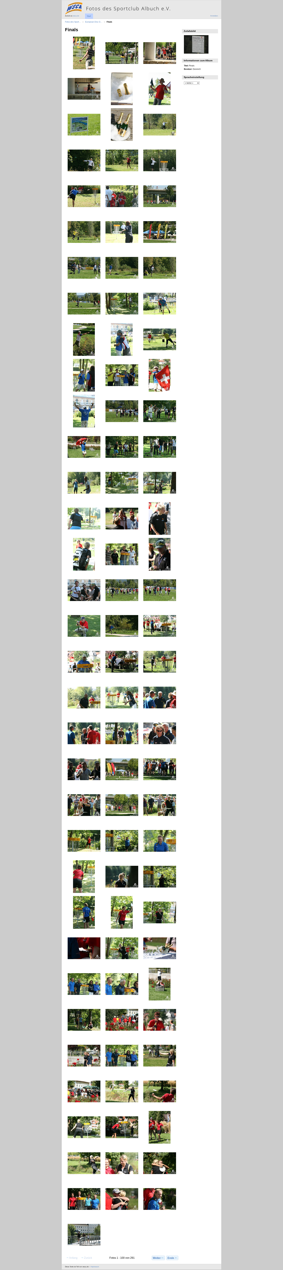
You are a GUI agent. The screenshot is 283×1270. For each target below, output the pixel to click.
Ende (171, 1258)
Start (89, 16)
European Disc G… (93, 22)
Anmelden (214, 16)
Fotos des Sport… (73, 22)
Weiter (157, 1258)
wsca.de (76, 16)
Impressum (95, 1267)
